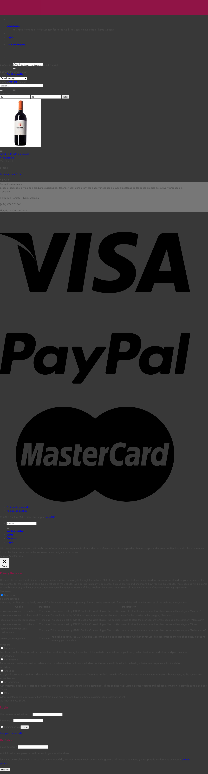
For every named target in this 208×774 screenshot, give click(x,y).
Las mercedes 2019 (10, 174)
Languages (13, 26)
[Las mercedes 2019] (20, 146)
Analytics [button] (5, 667)
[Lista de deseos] (1, 151)
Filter (65, 97)
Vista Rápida (7, 157)
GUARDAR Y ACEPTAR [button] (13, 700)
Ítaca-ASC (50, 517)
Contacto (11, 538)
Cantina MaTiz (14, 74)
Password (6, 720)
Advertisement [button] (7, 678)
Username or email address (16, 714)
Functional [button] (5, 644)
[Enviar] (14, 68)
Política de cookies (16, 511)
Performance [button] (7, 656)
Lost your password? (11, 733)
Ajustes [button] (4, 556)
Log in (24, 727)
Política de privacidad (18, 507)
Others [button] (3, 689)
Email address (8, 747)
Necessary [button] (5, 591)
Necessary (9, 595)
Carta (9, 534)
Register (5, 769)
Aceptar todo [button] (15, 556)
